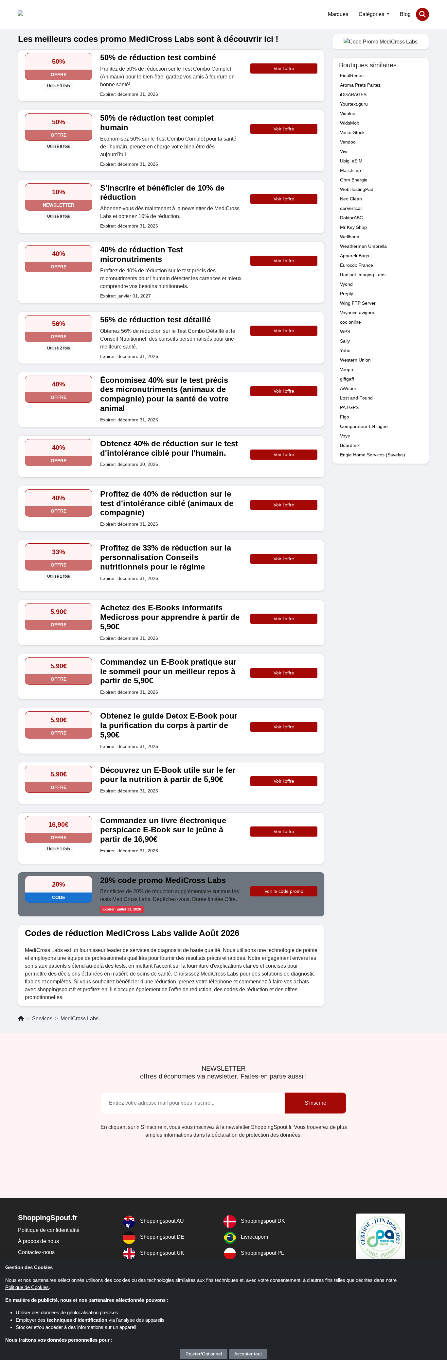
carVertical (351, 208)
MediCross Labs (79, 1018)
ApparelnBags (354, 255)
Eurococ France (356, 265)
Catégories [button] (372, 14)
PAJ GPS (349, 407)
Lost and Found (356, 397)
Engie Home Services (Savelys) (372, 454)
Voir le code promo (283, 891)
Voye (345, 435)
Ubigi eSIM (351, 160)
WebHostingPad (356, 189)
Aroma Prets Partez (360, 85)
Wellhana (349, 236)
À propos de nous (38, 1241)
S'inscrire (315, 1103)
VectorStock (352, 132)
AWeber (348, 388)
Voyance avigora (357, 312)
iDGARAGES (353, 94)
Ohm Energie (353, 179)
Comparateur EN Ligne (364, 426)
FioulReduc (352, 75)
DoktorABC (351, 217)
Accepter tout (248, 1353)
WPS (345, 331)
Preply (346, 293)
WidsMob (349, 123)
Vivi (343, 151)
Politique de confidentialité (49, 1230)
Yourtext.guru (354, 104)
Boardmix (350, 445)
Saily (345, 341)
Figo (344, 416)
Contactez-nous (36, 1252)
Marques (338, 14)
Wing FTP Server (358, 303)
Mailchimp (350, 170)
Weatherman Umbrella (363, 246)
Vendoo (348, 141)
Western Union (355, 360)
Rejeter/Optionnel (204, 1353)
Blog (405, 14)
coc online (350, 322)
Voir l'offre (284, 68)
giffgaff (347, 379)
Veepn (346, 369)
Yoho (345, 350)
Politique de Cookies (27, 1287)
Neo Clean (351, 198)
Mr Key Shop (353, 227)
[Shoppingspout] (38, 14)
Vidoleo (347, 113)
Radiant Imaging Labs (362, 274)
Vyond (346, 284)
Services (42, 1018)
